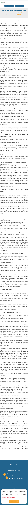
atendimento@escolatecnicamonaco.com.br (16, 475)
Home (11, 13)
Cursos (14, 488)
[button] (26, 2)
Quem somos (14, 487)
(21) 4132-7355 (20, 478)
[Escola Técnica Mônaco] (7, 2)
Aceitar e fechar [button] (14, 501)
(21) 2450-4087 (12, 478)
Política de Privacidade (8, 497)
